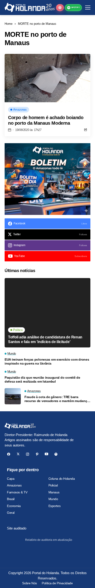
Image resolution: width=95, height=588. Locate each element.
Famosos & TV (17, 492)
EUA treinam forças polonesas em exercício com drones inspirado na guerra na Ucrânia (47, 361)
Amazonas (14, 485)
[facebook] (9, 454)
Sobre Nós (29, 583)
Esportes (54, 506)
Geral (11, 512)
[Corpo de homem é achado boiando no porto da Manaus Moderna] (47, 78)
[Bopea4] (30, 7)
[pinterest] (37, 454)
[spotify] (56, 454)
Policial (53, 485)
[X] (18, 454)
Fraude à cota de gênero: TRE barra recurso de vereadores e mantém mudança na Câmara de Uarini (56, 399)
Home (8, 23)
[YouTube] (46, 454)
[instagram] (28, 454)
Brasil (10, 499)
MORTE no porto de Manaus (37, 23)
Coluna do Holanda (61, 478)
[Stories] (60, 7)
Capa (10, 478)
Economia (14, 506)
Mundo (53, 499)
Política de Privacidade (57, 583)
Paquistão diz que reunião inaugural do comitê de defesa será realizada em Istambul (42, 379)
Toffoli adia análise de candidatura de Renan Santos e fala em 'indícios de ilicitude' (45, 339)
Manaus (53, 492)
